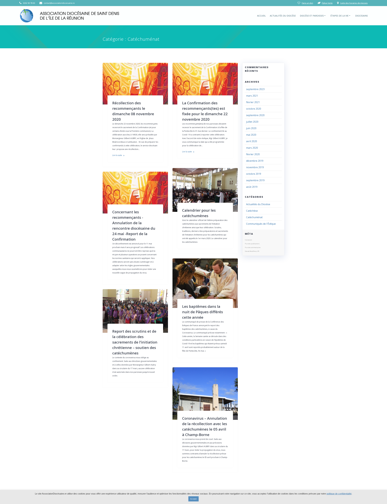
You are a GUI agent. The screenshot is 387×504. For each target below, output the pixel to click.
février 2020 (253, 154)
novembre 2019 (255, 167)
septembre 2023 (255, 89)
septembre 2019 (255, 180)
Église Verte (327, 3)
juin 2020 (251, 128)
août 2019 (251, 186)
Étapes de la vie (339, 16)
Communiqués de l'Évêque (261, 223)
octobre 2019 (253, 173)
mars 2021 (252, 95)
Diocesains (361, 16)
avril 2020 (251, 141)
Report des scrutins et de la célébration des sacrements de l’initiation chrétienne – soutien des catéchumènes (134, 342)
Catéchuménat (254, 217)
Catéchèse (252, 210)
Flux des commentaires (253, 247)
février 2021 (253, 102)
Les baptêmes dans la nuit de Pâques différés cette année (202, 312)
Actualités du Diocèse (283, 16)
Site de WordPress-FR (252, 251)
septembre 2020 (255, 115)
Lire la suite (117, 155)
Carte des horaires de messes (354, 3)
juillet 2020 (252, 121)
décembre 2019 (254, 160)
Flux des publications (252, 244)
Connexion (248, 240)
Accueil (261, 16)
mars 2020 (252, 147)
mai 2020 (251, 134)
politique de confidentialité (339, 493)
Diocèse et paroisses (312, 16)
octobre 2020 (253, 108)
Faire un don (307, 3)
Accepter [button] (193, 499)
